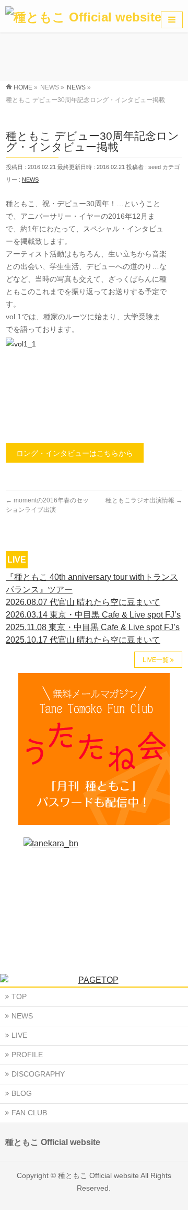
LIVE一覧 (156, 660)
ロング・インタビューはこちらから (74, 453)
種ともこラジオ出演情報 (143, 500)
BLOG (21, 1093)
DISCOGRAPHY (38, 1074)
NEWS (30, 179)
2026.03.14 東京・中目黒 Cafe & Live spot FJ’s (93, 614)
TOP (19, 996)
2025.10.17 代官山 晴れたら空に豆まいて (83, 639)
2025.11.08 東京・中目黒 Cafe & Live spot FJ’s (93, 627)
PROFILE (27, 1054)
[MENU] (172, 20)
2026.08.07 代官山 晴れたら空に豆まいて (83, 602)
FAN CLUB (29, 1112)
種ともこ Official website (98, 1175)
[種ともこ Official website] (83, 13)
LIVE (19, 1035)
